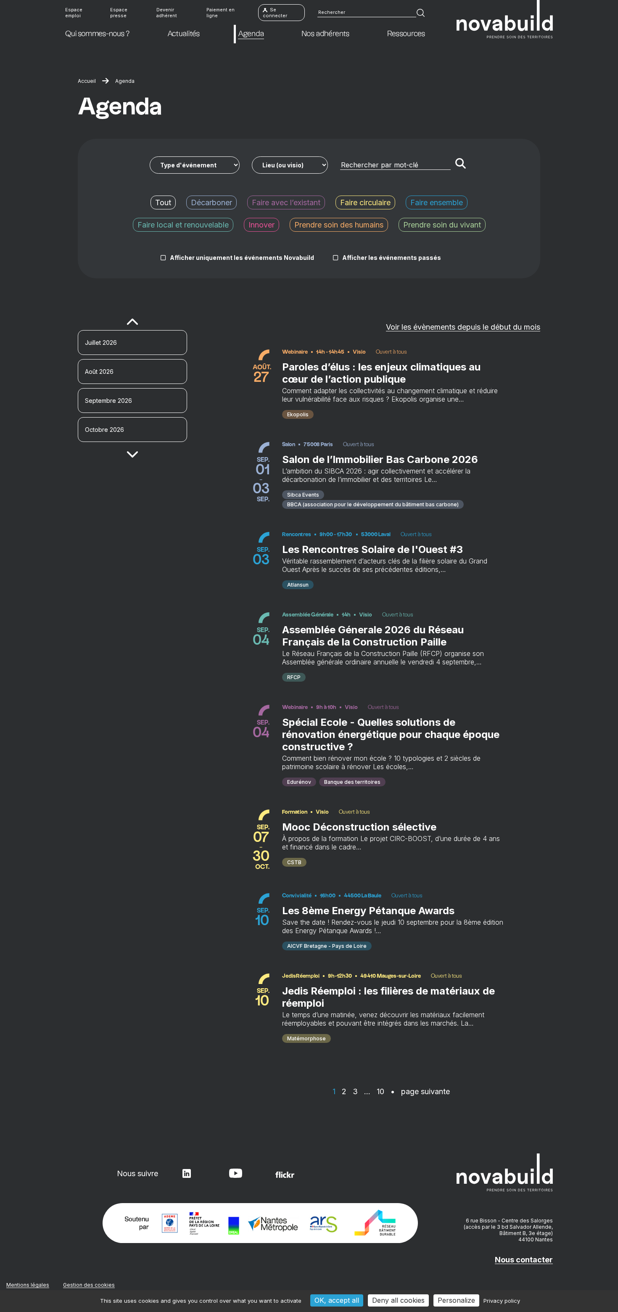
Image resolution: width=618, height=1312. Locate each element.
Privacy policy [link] (501, 1300)
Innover (261, 224)
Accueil (87, 81)
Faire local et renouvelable (183, 224)
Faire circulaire (365, 202)
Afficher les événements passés (391, 257)
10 (380, 1091)
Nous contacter (524, 1259)
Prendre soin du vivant (442, 224)
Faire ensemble (436, 202)
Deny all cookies (398, 1300)
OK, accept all (336, 1300)
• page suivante (420, 1091)
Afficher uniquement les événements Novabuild (242, 257)
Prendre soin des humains (338, 224)
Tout (163, 202)
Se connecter (275, 13)
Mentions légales (27, 1285)
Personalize (456, 1300)
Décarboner (211, 202)
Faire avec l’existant (286, 202)
